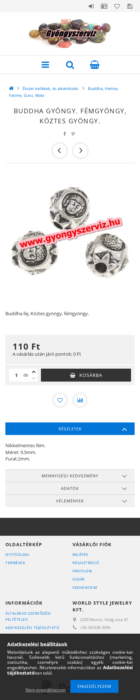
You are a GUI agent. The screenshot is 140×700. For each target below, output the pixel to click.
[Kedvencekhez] (60, 400)
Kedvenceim (85, 587)
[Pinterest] (73, 133)
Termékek (15, 562)
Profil (104, 6)
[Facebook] (65, 133)
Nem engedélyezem (45, 690)
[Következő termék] (80, 150)
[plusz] (33, 372)
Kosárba (90, 375)
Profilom (82, 570)
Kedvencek (117, 6)
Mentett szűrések (130, 6)
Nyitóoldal (17, 554)
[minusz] (33, 378)
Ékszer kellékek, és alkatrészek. (51, 88)
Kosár (79, 579)
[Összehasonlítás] (80, 400)
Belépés (91, 6)
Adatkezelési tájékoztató (32, 627)
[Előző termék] (59, 150)
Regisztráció (86, 562)
